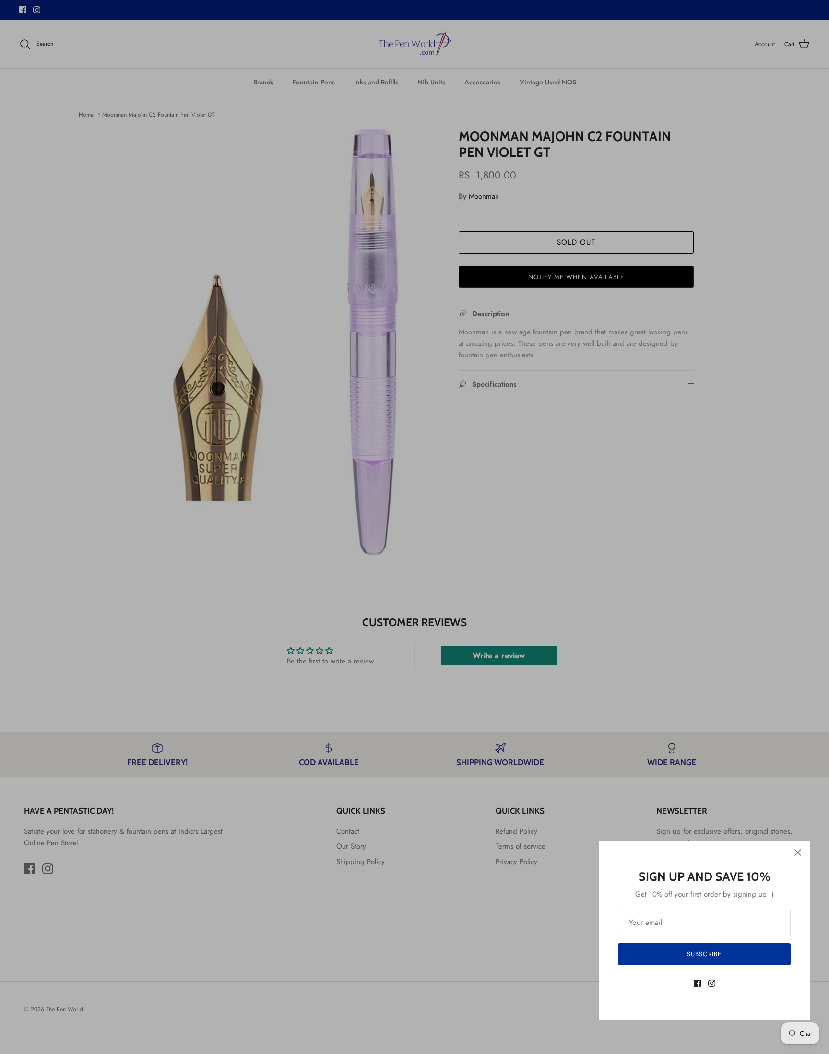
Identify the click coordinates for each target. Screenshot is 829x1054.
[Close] (797, 852)
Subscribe (704, 954)
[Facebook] (697, 983)
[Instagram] (711, 983)
